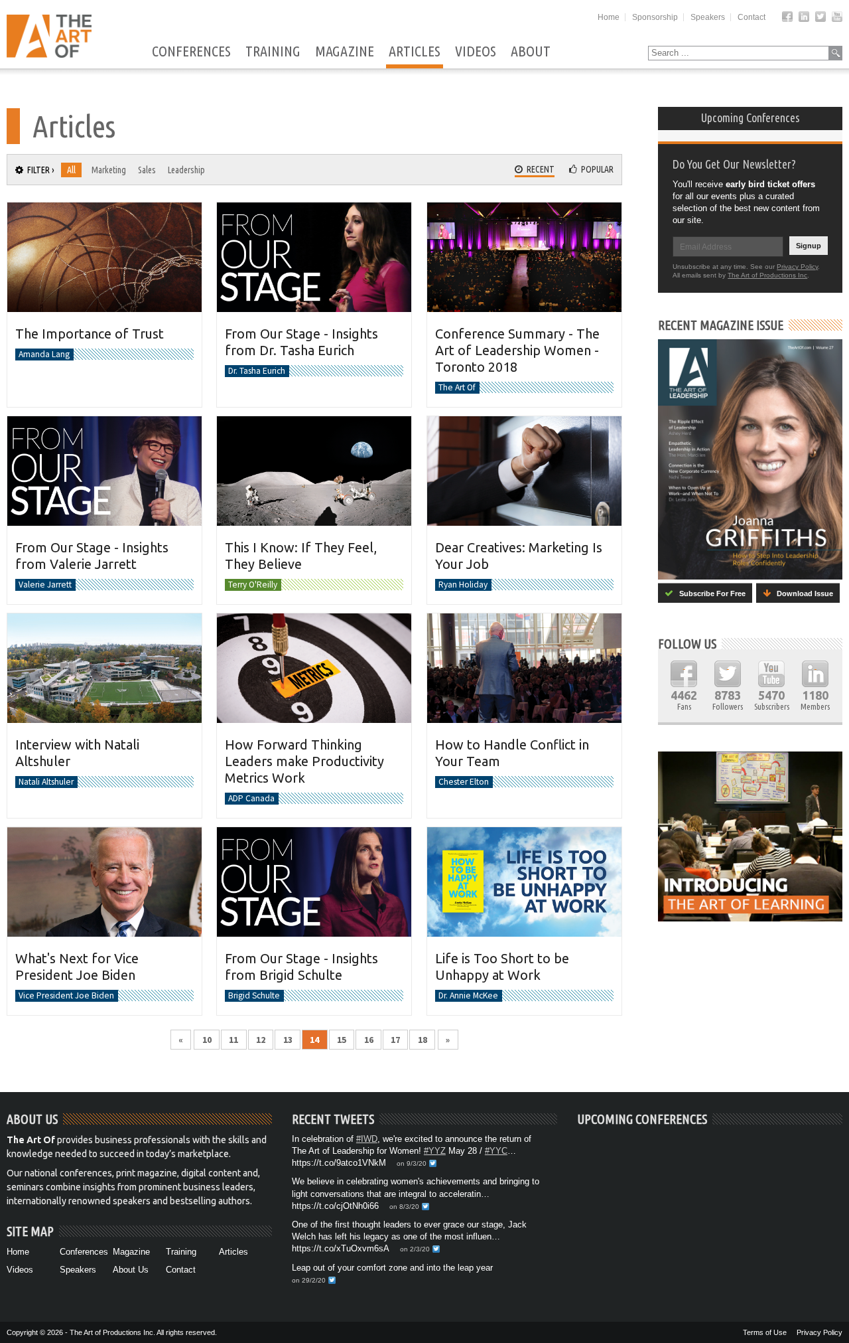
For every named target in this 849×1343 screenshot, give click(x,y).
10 (207, 1040)
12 (260, 1040)
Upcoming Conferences (750, 117)
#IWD (366, 1139)
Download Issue (802, 593)
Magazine (344, 51)
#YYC (496, 1151)
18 (422, 1040)
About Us (131, 1270)
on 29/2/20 (309, 1280)
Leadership (186, 170)
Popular (595, 169)
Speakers (707, 17)
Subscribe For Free (709, 593)
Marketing (109, 170)
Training (272, 51)
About (531, 51)
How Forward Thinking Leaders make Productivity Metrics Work (304, 761)
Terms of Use (765, 1332)
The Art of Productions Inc (767, 275)
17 (395, 1040)
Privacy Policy (797, 266)
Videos (475, 51)
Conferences (191, 51)
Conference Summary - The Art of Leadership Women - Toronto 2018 (517, 350)
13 (288, 1040)
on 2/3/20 (415, 1249)
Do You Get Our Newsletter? (734, 164)
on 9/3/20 (411, 1163)
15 (341, 1040)
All (71, 170)
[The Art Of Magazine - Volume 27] (750, 459)
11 (233, 1040)
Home (609, 17)
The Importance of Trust (89, 333)
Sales (147, 170)
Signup (808, 246)
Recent (539, 169)
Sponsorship (655, 17)
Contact (751, 17)
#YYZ (435, 1151)
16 (368, 1040)
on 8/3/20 (404, 1206)
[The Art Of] (49, 54)
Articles (414, 51)
